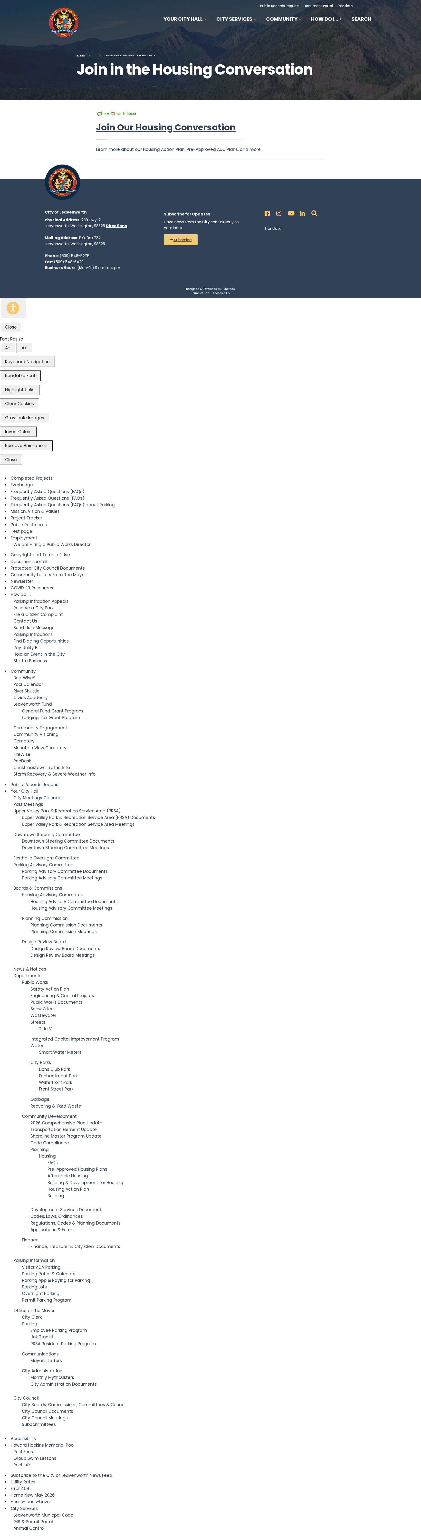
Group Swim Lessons (34, 1458)
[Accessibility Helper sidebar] (13, 308)
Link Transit (41, 1337)
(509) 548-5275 (74, 255)
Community (281, 19)
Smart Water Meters (60, 1052)
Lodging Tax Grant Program (51, 718)
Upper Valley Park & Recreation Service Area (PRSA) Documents (88, 817)
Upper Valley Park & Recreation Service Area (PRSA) (67, 811)
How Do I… (324, 19)
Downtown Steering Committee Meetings (65, 848)
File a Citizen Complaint (38, 614)
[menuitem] (187, 18)
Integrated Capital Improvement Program (74, 1039)
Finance (30, 1240)
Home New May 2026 (33, 1495)
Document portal (29, 562)
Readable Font (20, 376)
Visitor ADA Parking (41, 1267)
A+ (24, 348)
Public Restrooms (29, 525)
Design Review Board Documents (65, 949)
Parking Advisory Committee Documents (65, 871)
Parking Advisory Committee (43, 865)
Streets (37, 1022)
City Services (234, 19)
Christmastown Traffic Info (41, 767)
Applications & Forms (52, 1230)
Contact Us (25, 621)
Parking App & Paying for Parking (56, 1280)
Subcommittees (39, 1424)
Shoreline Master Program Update (66, 1136)
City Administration (42, 1371)
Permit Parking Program (47, 1300)
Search (361, 20)
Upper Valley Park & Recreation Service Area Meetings (78, 824)
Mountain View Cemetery (40, 748)
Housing (47, 1156)
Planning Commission (45, 918)
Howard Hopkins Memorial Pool (43, 1445)
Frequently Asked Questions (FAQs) (47, 492)
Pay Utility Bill (26, 648)
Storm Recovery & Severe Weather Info (54, 774)
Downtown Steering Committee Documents (68, 841)
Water (36, 1046)
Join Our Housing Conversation (166, 127)
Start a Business (30, 661)
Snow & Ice (42, 1009)
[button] (181, 239)
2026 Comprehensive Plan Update (66, 1123)
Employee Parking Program (58, 1330)
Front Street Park (56, 1089)
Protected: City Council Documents (48, 568)
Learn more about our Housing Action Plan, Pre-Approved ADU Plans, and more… (179, 149)
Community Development (49, 1116)
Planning (39, 1149)
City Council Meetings (45, 1418)
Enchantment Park (58, 1076)
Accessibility (221, 293)
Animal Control (29, 1528)
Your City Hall (183, 19)
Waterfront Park (55, 1082)
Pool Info (22, 1465)
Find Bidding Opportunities (41, 641)
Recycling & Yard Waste (55, 1106)
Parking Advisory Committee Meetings (62, 878)
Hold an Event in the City (39, 654)
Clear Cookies (19, 404)
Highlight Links (19, 390)
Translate (345, 5)
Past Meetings (28, 804)
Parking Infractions (33, 634)
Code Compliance (49, 1143)
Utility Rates (23, 1482)
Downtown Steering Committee (46, 835)
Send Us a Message (34, 628)
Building (56, 1196)
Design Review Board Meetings (62, 955)
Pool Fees (23, 1452)
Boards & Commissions (37, 888)
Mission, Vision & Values (35, 511)
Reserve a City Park (33, 608)
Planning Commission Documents (66, 925)
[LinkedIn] (301, 212)
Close (11, 327)
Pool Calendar (28, 684)
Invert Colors (18, 432)
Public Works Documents (56, 1002)
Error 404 (20, 1488)
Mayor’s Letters (46, 1361)
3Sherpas (228, 289)
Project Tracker (26, 518)
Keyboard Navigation (27, 362)
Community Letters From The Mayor (48, 575)
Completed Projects (32, 478)
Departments (27, 976)
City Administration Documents (63, 1384)
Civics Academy (30, 698)
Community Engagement (40, 728)
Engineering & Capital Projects (62, 996)
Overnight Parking (40, 1293)
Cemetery (24, 741)
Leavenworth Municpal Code (43, 1515)
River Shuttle (26, 691)
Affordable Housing (68, 1176)
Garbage (39, 1099)
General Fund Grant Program (52, 711)
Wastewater (43, 1015)
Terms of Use (200, 293)
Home (81, 55)
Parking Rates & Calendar (49, 1274)
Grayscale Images (24, 418)
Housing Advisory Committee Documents (74, 902)
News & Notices (29, 969)
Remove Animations (26, 445)
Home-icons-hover (31, 1502)
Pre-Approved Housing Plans (77, 1169)
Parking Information (34, 1260)
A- (7, 348)
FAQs (53, 1163)
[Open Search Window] (313, 212)
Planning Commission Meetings (63, 932)
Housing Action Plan (68, 1189)
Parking (29, 1324)
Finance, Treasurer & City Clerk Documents (75, 1246)
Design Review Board (44, 942)
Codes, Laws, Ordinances (56, 1216)
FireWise (21, 754)
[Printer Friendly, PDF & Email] (116, 113)
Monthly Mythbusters (52, 1377)
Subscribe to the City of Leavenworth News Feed (61, 1475)
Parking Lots (34, 1287)
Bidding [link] (362, 5)
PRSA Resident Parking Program (63, 1344)
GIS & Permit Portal (33, 1522)
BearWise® (24, 678)
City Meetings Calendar (38, 798)
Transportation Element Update (63, 1129)
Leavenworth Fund (32, 704)
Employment (24, 538)
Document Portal (318, 5)
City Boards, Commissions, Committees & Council (74, 1405)
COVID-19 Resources (32, 588)
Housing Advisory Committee (52, 895)
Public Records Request (280, 5)
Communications (40, 1354)
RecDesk (22, 761)
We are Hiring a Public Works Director (52, 544)
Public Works (35, 982)
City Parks (40, 1062)
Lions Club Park (54, 1069)
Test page (21, 531)
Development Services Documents (67, 1210)
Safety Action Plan (49, 989)
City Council (26, 1398)
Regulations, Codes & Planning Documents (75, 1223)
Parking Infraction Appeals (40, 601)
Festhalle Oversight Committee (46, 858)
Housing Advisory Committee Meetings (71, 908)
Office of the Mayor (34, 1311)
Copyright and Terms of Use (40, 555)
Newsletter (22, 581)
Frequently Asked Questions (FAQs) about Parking (63, 505)
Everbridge (22, 485)
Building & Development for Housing (85, 1183)
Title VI (46, 1029)
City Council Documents (47, 1411)
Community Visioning (35, 734)
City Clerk (32, 1317)
